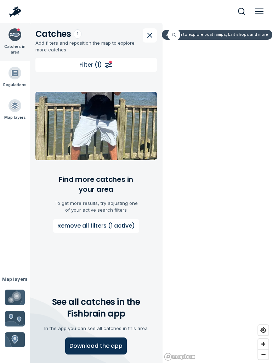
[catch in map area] (96, 126)
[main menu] (259, 11)
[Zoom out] (263, 354)
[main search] (241, 11)
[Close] (150, 35)
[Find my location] (263, 330)
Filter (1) (90, 65)
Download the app (96, 346)
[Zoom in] (263, 344)
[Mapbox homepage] (179, 357)
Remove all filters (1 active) (96, 226)
